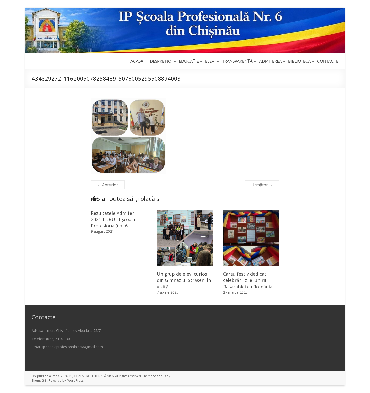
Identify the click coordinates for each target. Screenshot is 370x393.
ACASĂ (136, 60)
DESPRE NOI (161, 60)
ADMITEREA (270, 60)
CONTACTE (327, 60)
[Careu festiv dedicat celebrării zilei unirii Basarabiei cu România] (251, 212)
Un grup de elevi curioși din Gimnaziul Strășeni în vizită (184, 280)
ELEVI (210, 60)
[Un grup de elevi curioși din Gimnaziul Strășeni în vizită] (185, 212)
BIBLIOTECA (299, 60)
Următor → (262, 185)
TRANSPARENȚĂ (237, 60)
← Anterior (107, 185)
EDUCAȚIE (189, 60)
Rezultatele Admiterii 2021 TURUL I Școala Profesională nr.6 (114, 219)
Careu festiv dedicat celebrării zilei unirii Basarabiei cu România (247, 280)
